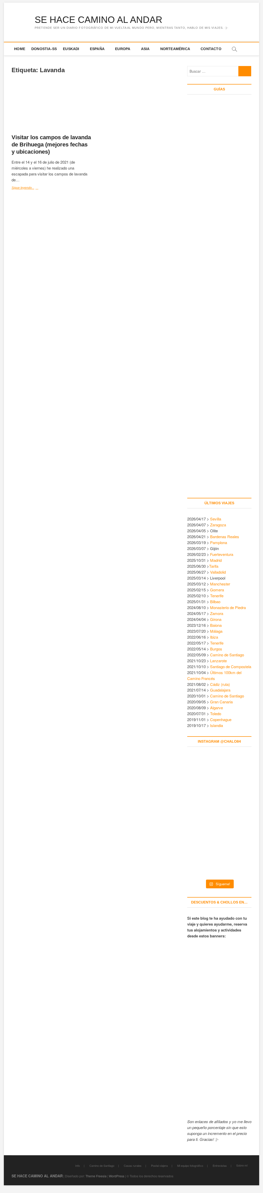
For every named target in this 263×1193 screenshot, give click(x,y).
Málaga (216, 631)
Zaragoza (218, 524)
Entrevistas (220, 1165)
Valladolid (218, 572)
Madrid (216, 560)
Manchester (220, 583)
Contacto (211, 49)
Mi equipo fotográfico (190, 1165)
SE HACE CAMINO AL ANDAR (98, 19)
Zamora (216, 613)
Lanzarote (218, 660)
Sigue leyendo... (32, 188)
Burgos (216, 648)
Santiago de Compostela (230, 666)
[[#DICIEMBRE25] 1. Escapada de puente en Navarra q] (219, 856)
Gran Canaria (221, 701)
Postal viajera (159, 1165)
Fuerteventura (221, 554)
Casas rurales (133, 1165)
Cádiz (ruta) (220, 684)
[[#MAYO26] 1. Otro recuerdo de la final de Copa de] (239, 777)
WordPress (116, 1176)
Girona (215, 619)
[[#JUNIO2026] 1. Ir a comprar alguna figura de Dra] (219, 777)
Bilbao (215, 601)
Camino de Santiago (227, 654)
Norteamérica (175, 49)
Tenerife (216, 595)
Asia (145, 49)
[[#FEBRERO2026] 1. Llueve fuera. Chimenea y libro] (239, 816)
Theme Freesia (96, 1176)
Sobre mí (242, 1165)
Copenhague (220, 719)
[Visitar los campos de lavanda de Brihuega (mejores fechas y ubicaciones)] (52, 106)
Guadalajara (220, 690)
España (97, 49)
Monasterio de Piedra (228, 607)
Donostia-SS (44, 49)
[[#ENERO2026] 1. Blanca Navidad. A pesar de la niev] (199, 856)
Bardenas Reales (224, 536)
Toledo (215, 713)
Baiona (216, 625)
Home (19, 49)
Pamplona (218, 542)
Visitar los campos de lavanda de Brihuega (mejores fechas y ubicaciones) (51, 144)
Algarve (216, 707)
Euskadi (71, 49)
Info (77, 1165)
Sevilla (215, 518)
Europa (122, 49)
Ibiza (214, 637)
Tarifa (213, 566)
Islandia (216, 725)
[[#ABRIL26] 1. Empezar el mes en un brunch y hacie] (199, 816)
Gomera (217, 589)
